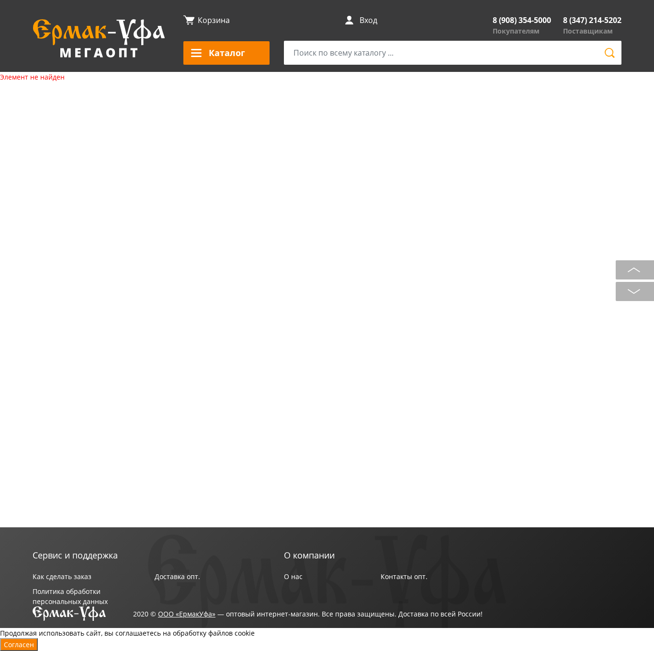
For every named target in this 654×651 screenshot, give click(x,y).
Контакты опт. (404, 576)
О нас (293, 576)
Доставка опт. (177, 576)
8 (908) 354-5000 (522, 20)
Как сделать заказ (62, 576)
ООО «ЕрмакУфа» (186, 613)
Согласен (19, 644)
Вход (368, 20)
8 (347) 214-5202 (592, 20)
